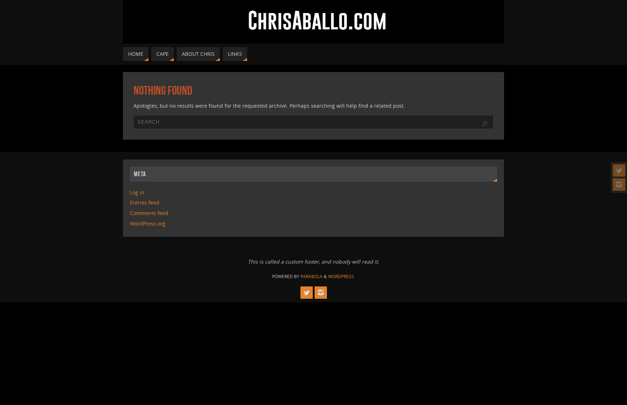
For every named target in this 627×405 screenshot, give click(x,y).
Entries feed (144, 202)
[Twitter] (619, 170)
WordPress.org (147, 223)
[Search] (484, 124)
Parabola (311, 276)
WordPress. (341, 276)
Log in (137, 192)
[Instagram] (619, 184)
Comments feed (149, 213)
